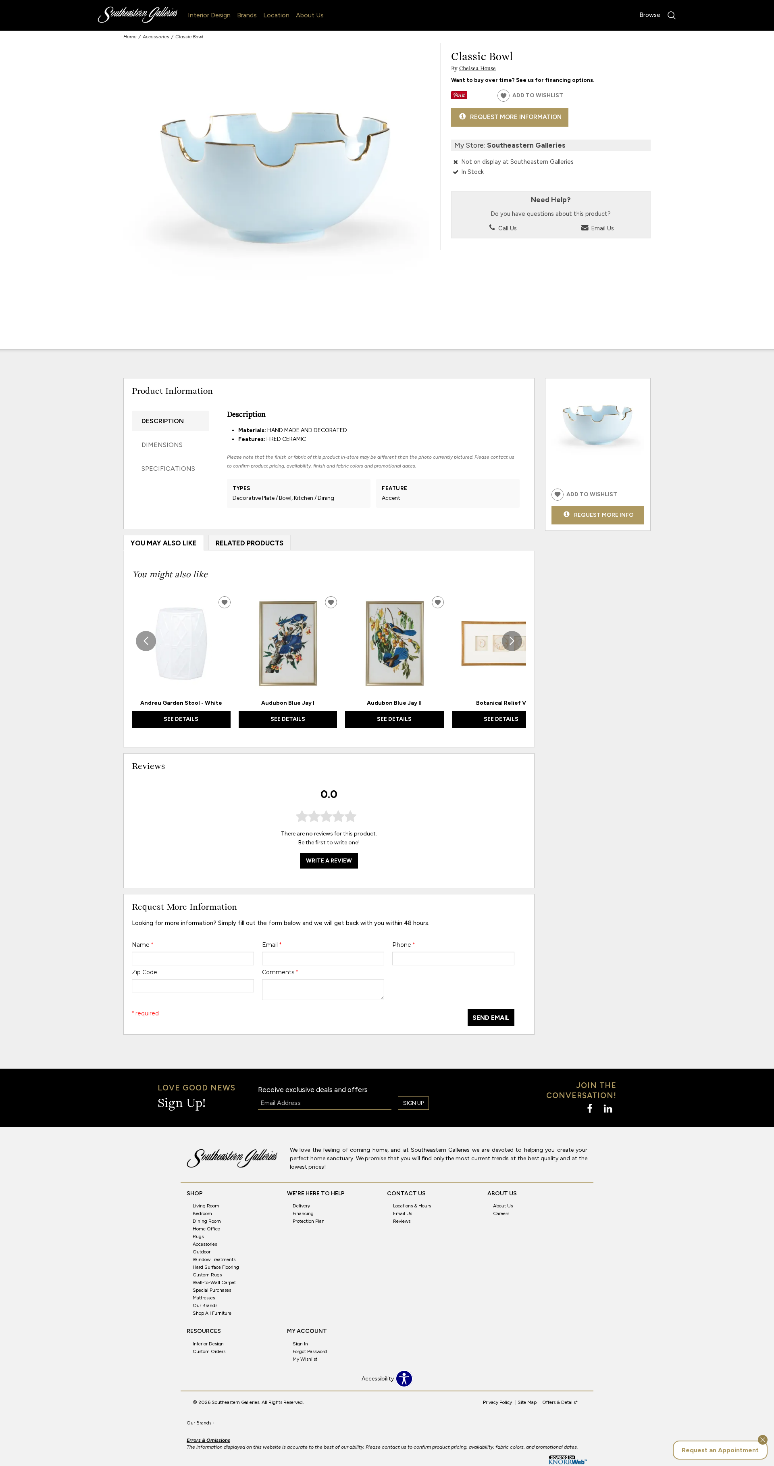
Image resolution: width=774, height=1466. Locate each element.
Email (271, 944)
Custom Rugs (207, 1275)
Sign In (300, 1344)
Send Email (491, 1017)
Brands (247, 15)
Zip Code (144, 972)
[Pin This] (459, 97)
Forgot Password (310, 1351)
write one (346, 842)
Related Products (249, 543)
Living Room (206, 1206)
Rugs (198, 1236)
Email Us (601, 228)
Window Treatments (214, 1259)
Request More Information (516, 116)
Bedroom (202, 1213)
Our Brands (205, 1305)
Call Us (507, 228)
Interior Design (209, 15)
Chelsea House (477, 69)
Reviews (401, 1221)
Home (130, 37)
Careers (501, 1213)
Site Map (527, 1402)
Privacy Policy (497, 1402)
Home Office (206, 1229)
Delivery (301, 1206)
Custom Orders (209, 1351)
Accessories (156, 37)
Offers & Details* (560, 1402)
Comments (280, 972)
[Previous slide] (146, 641)
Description (162, 421)
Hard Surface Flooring (216, 1267)
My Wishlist (305, 1359)
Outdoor (201, 1252)
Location (276, 15)
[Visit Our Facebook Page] (590, 1108)
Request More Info (604, 514)
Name (142, 944)
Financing (303, 1213)
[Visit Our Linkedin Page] (608, 1108)
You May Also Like (164, 543)
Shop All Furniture (212, 1313)
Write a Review (329, 860)
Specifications (168, 468)
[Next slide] (512, 641)
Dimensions (162, 445)
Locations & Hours (412, 1206)
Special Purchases (212, 1290)
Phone (403, 944)
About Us (310, 15)
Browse (649, 15)
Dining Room (207, 1221)
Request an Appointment (720, 1450)
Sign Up (413, 1103)
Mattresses (204, 1298)
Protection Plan (309, 1221)
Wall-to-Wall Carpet (214, 1282)
